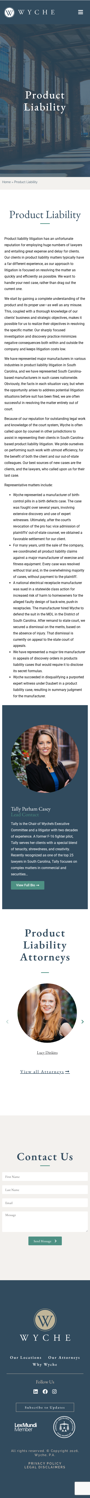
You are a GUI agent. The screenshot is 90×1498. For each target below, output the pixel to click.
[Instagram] (54, 1391)
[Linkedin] (35, 1391)
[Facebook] (45, 1391)
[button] (83, 1022)
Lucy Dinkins (47, 1052)
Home (6, 182)
